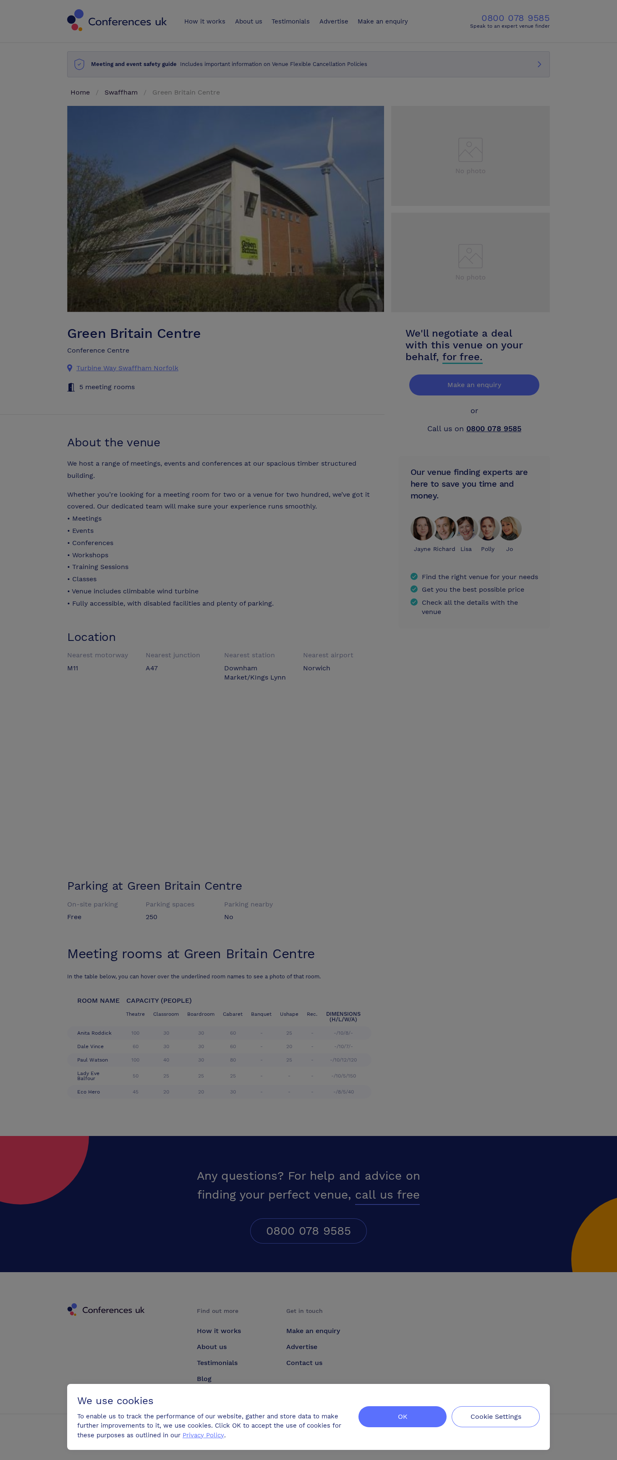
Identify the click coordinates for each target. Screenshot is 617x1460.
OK (403, 1416)
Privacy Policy (203, 1435)
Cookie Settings (496, 1416)
